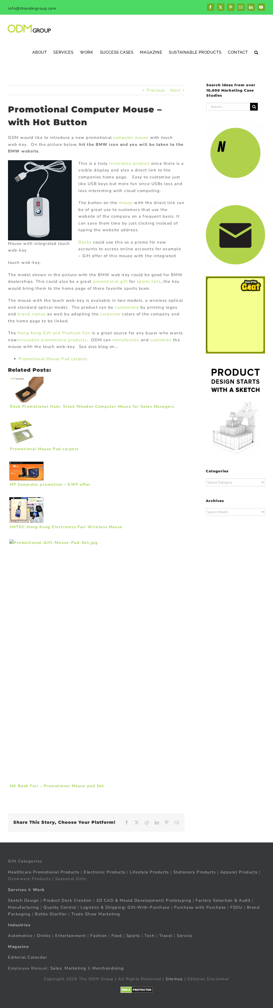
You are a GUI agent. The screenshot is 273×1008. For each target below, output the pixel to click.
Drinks (44, 935)
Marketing (75, 968)
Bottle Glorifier (50, 914)
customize (161, 340)
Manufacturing (23, 907)
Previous (156, 90)
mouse (126, 202)
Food (116, 935)
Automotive (20, 935)
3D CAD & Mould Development (129, 900)
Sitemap (174, 979)
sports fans (149, 281)
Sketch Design (23, 900)
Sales (56, 968)
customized (127, 307)
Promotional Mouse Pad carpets (53, 359)
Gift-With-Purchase (148, 907)
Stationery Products (194, 872)
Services (17, 889)
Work (39, 889)
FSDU (236, 907)
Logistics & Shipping (103, 907)
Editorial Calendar (27, 957)
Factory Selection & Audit (223, 900)
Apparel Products (239, 872)
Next (175, 90)
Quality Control (59, 907)
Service (185, 935)
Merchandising (108, 968)
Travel (165, 935)
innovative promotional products (52, 340)
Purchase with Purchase (200, 907)
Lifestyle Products (149, 872)
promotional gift (110, 281)
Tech (149, 935)
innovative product (129, 163)
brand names (32, 314)
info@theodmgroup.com (32, 8)
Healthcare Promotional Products (43, 872)
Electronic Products (105, 872)
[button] (256, 52)
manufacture (126, 340)
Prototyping (178, 900)
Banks (85, 242)
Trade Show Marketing (95, 914)
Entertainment (70, 935)
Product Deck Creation (67, 900)
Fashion (98, 935)
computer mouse (130, 137)
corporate (110, 314)
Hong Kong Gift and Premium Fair (54, 333)
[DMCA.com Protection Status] (137, 990)
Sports (133, 935)
